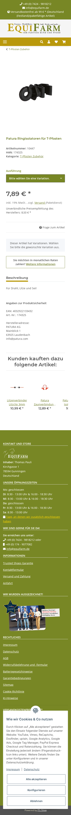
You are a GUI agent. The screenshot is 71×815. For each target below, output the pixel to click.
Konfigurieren (36, 790)
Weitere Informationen (40, 264)
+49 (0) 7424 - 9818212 (36, 4)
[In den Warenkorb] (9, 61)
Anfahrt (8, 583)
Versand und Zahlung (16, 576)
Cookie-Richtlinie (13, 691)
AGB (5, 658)
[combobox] (35, 178)
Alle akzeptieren (36, 779)
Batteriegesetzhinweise (18, 671)
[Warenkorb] (64, 42)
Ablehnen (36, 801)
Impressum (10, 645)
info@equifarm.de (37, 8)
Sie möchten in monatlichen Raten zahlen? (35, 262)
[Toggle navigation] (5, 41)
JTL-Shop (42, 810)
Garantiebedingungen (17, 678)
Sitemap (8, 684)
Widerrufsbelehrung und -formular (25, 665)
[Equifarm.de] (34, 28)
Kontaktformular (13, 570)
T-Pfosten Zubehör (32, 156)
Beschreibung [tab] (17, 278)
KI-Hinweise (10, 698)
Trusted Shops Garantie (18, 563)
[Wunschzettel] (56, 42)
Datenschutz (11, 651)
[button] (42, 42)
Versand (40, 202)
